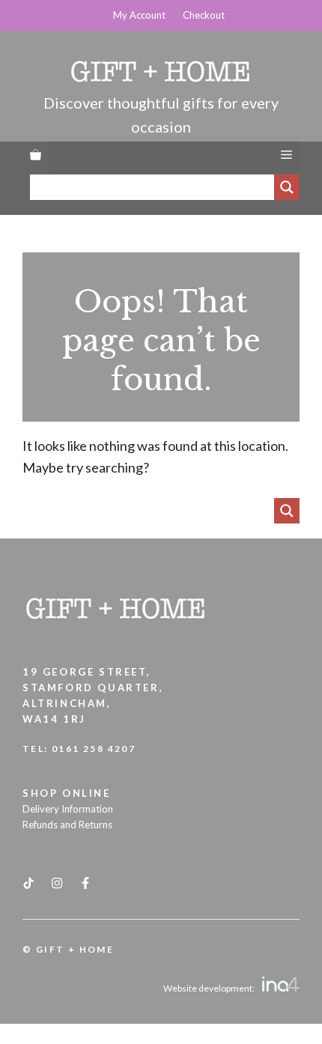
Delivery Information (67, 809)
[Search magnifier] (287, 187)
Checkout (204, 15)
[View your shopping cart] (35, 154)
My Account (139, 15)
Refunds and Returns (67, 825)
